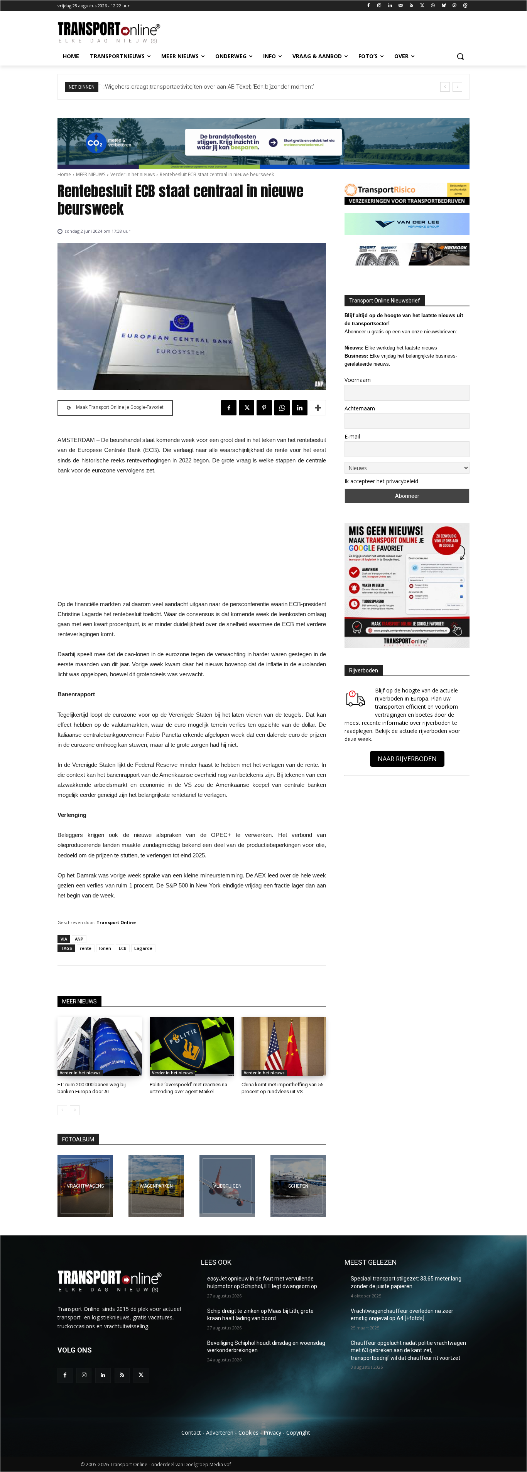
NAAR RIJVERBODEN (407, 758)
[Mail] (400, 6)
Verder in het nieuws (132, 174)
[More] (318, 407)
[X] (422, 6)
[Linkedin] (390, 6)
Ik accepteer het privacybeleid (381, 481)
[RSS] (411, 6)
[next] (457, 87)
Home (64, 174)
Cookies (248, 1432)
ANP (79, 939)
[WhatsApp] (433, 6)
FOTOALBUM (78, 1139)
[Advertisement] (191, 539)
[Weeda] (85, 1186)
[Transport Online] (119, 33)
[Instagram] (379, 6)
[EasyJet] (227, 1186)
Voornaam (358, 379)
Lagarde (143, 948)
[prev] (445, 87)
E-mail (352, 436)
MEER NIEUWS (90, 174)
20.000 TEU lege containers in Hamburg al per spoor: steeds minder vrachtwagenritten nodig (232, 86)
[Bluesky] (443, 6)
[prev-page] (62, 1110)
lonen (105, 948)
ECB (123, 948)
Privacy (272, 1432)
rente (85, 948)
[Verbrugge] (156, 1186)
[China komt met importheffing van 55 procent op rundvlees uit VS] (284, 1046)
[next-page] (74, 1110)
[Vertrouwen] (298, 1186)
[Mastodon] (454, 6)
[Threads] (465, 6)
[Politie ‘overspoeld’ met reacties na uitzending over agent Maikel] (192, 1046)
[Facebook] (368, 6)
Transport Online (116, 922)
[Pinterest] (264, 407)
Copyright (298, 1432)
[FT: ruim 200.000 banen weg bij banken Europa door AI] (99, 1046)
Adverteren (219, 1432)
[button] (460, 56)
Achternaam (360, 408)
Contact (191, 1432)
